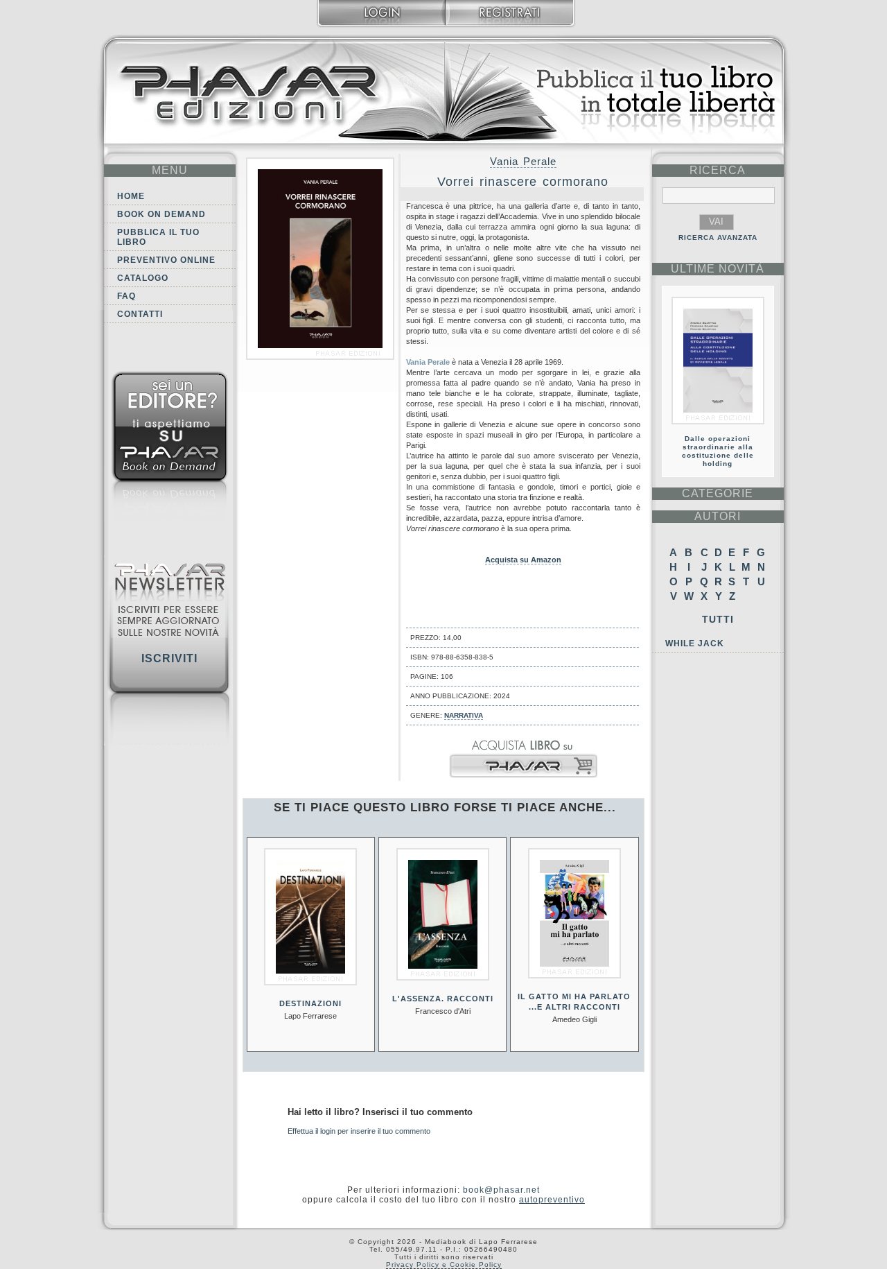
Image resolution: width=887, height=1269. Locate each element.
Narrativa (463, 715)
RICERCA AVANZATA (717, 237)
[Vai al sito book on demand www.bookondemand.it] (170, 449)
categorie (717, 493)
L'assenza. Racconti (442, 998)
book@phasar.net (501, 1190)
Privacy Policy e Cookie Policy (444, 1264)
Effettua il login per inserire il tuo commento (359, 1131)
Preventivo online (166, 260)
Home (131, 196)
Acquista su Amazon (523, 559)
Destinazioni (310, 1003)
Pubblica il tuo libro (158, 237)
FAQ (126, 296)
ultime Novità (717, 269)
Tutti (718, 619)
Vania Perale (523, 161)
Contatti (140, 314)
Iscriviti (169, 658)
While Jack (694, 643)
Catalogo (142, 278)
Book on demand (161, 214)
